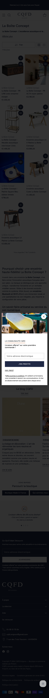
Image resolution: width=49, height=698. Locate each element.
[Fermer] (43, 316)
